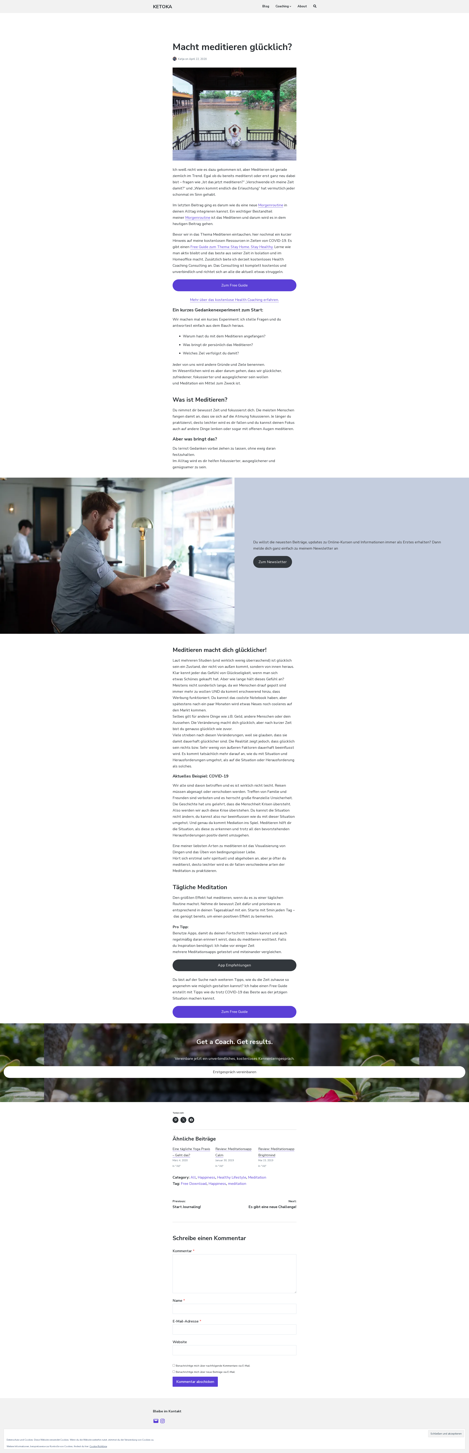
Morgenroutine (270, 205)
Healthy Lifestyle (231, 1177)
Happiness (206, 1177)
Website (180, 1341)
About (302, 6)
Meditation (257, 1177)
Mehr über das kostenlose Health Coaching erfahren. (234, 299)
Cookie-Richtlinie (98, 1446)
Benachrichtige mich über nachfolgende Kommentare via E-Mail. (213, 1366)
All (193, 1177)
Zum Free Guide (234, 285)
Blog (265, 6)
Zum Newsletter (272, 561)
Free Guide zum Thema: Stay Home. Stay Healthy (231, 246)
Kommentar (184, 1251)
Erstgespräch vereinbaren (234, 1071)
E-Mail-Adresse (187, 1321)
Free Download (194, 1183)
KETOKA (162, 6)
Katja (181, 59)
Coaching (282, 6)
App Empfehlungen (234, 965)
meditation (237, 1183)
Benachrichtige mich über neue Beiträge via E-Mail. (205, 1372)
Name (179, 1300)
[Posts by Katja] (175, 59)
